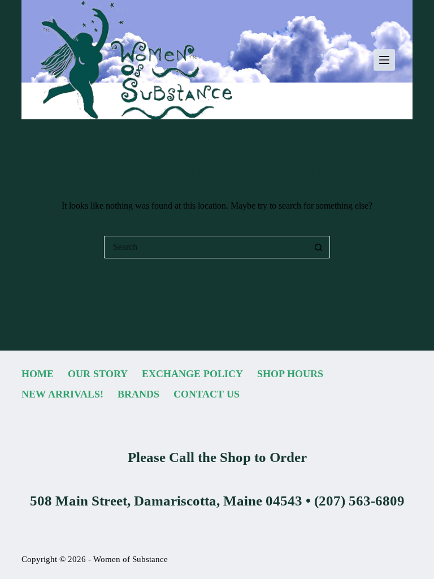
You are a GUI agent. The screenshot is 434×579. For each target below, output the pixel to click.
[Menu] (384, 60)
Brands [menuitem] (138, 394)
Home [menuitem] (37, 373)
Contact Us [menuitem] (206, 394)
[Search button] (318, 247)
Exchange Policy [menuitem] (192, 373)
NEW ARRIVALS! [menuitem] (62, 394)
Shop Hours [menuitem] (290, 373)
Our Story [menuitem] (98, 373)
